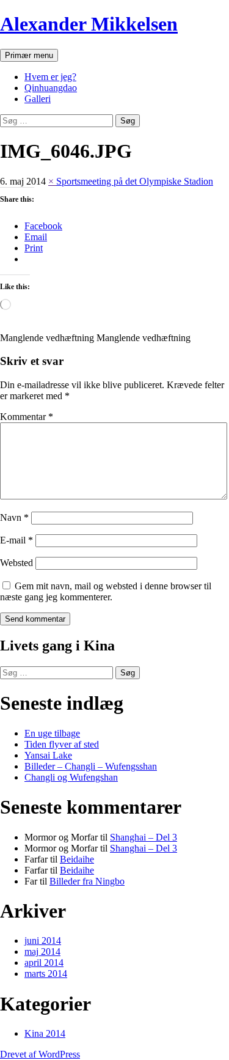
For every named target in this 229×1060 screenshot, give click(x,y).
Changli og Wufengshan (71, 777)
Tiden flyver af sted (61, 744)
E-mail (16, 540)
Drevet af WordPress (40, 1054)
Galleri (37, 99)
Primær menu (29, 55)
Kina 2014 (44, 1033)
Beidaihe (77, 859)
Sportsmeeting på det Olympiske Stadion (134, 181)
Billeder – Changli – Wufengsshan (90, 766)
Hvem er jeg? (50, 77)
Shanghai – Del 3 (143, 837)
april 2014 (44, 962)
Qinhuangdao (50, 88)
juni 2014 (42, 940)
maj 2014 (42, 951)
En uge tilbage (52, 733)
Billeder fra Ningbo (87, 881)
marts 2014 (45, 973)
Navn (14, 517)
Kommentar (26, 416)
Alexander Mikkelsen (89, 24)
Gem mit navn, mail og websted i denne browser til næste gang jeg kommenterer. (105, 591)
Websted (16, 563)
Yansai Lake (48, 755)
